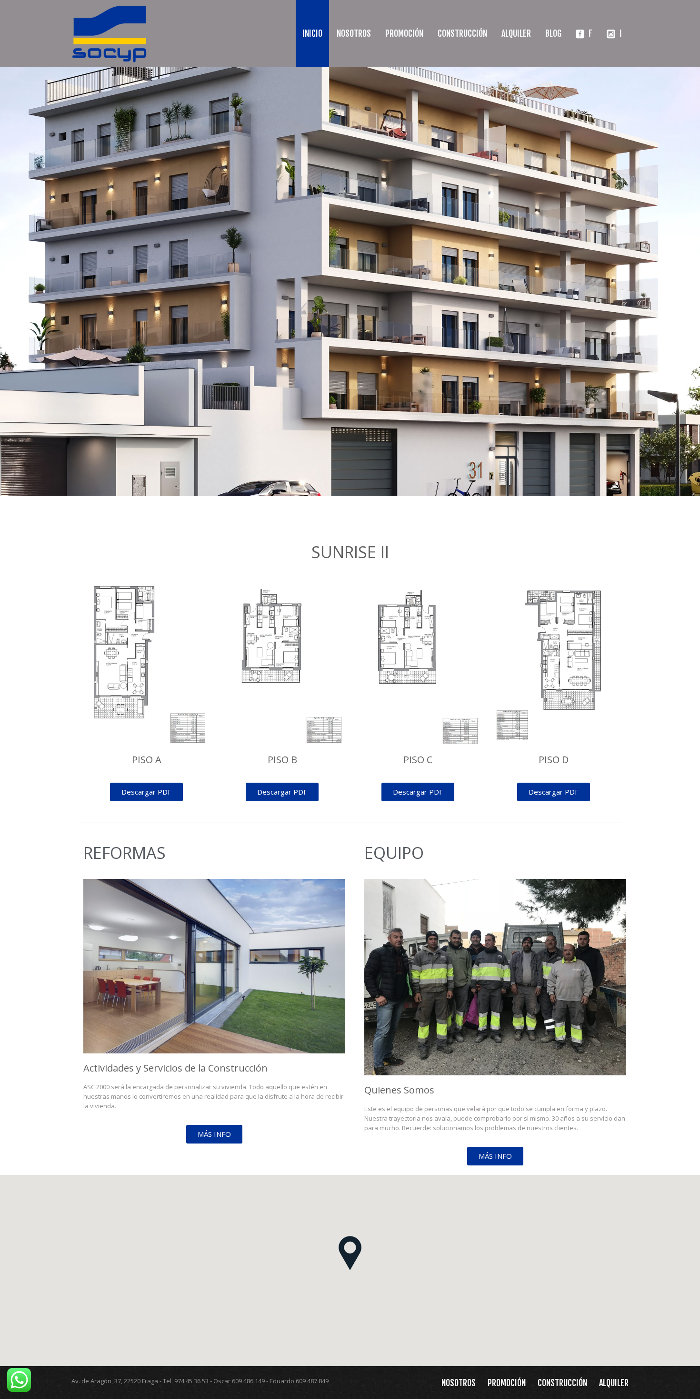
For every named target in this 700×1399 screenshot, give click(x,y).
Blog (553, 33)
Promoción (404, 33)
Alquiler (516, 33)
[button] (350, 1253)
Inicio (312, 33)
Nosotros (354, 33)
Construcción (462, 33)
